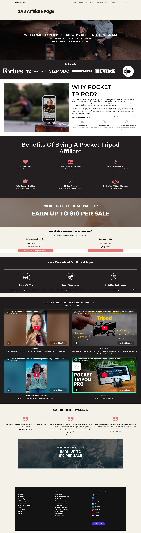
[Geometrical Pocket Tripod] (20, 2)
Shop (74, 2)
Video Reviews (99, 2)
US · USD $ (114, 2)
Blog (106, 2)
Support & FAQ (83, 2)
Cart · (123, 2)
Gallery (92, 2)
